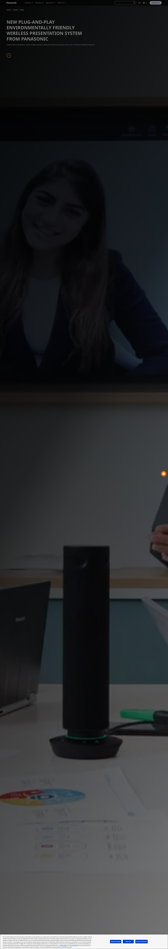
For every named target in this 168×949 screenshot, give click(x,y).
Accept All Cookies (141, 941)
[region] (84, 941)
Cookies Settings (115, 941)
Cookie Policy (63, 945)
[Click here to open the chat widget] (163, 473)
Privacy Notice (74, 945)
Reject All (128, 941)
